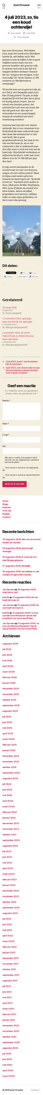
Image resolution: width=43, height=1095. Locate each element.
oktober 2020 (9, 1036)
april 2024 (7, 801)
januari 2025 (9, 750)
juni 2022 (7, 924)
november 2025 (10, 694)
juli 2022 (6, 919)
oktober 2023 (9, 834)
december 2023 (10, 823)
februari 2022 (9, 947)
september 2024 (11, 773)
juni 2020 (7, 1059)
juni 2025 (7, 722)
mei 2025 (7, 728)
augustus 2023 (10, 846)
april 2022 (7, 935)
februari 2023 (9, 879)
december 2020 (10, 1025)
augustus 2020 (10, 1048)
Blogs (5, 504)
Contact (6, 517)
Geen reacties (23, 37)
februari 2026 (9, 677)
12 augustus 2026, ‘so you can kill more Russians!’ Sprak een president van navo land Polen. (20, 615)
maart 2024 (8, 806)
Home (5, 501)
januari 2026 (9, 683)
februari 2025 (9, 744)
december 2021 (10, 958)
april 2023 (7, 868)
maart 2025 (8, 739)
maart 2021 (8, 1008)
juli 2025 (6, 716)
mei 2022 (7, 930)
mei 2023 (7, 862)
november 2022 (10, 896)
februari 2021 (9, 1014)
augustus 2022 (10, 913)
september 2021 (10, 975)
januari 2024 (9, 817)
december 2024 (10, 756)
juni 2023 (7, 857)
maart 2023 (8, 874)
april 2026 (7, 666)
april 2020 (7, 1070)
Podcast (6, 507)
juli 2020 (6, 1053)
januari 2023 (9, 885)
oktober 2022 (9, 902)
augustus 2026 (10, 643)
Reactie (6, 401)
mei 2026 (7, 660)
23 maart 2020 (9, 307)
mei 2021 (7, 997)
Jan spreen (8, 605)
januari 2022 (8, 952)
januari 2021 (8, 1020)
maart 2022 (8, 941)
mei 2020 (7, 1065)
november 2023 (10, 829)
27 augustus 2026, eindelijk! (16, 566)
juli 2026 (6, 649)
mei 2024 (7, 795)
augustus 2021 (10, 980)
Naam (5, 424)
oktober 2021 (9, 969)
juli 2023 (6, 851)
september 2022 (11, 907)
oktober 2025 (9, 700)
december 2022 (10, 890)
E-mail (5, 435)
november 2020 (10, 1031)
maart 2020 (8, 1076)
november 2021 (10, 963)
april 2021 (7, 1003)
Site (4, 446)
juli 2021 (6, 986)
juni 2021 (7, 992)
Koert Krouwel (22, 5)
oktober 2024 (9, 767)
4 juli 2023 (30, 33)
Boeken (6, 514)
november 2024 (10, 761)
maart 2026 (8, 671)
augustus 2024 (10, 778)
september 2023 (11, 840)
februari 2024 (9, 812)
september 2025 (11, 705)
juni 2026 (7, 655)
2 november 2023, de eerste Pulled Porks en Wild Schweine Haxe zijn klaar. (18, 336)
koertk (18, 33)
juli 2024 (6, 784)
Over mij (6, 510)
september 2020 (11, 1042)
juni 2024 (7, 789)
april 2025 (7, 733)
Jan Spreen (8, 589)
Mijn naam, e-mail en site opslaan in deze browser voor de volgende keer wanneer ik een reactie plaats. (22, 460)
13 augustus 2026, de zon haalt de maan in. (20, 606)
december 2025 (10, 688)
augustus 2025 (10, 711)
